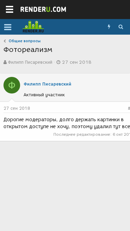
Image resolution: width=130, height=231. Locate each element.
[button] (7, 27)
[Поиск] (121, 27)
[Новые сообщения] (109, 27)
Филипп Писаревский (30, 62)
